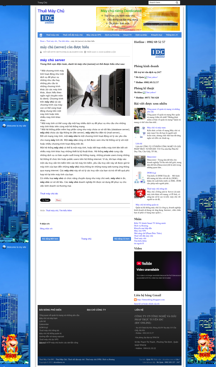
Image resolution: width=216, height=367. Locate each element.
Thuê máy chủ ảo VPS (48, 339)
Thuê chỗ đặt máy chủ (73, 35)
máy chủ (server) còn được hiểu (64, 47)
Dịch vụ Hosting (112, 35)
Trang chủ (42, 2)
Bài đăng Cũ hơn (122, 239)
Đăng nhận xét (46, 228)
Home (42, 41)
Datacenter (151, 157)
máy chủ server (52, 60)
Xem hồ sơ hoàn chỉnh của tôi (147, 304)
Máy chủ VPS (140, 231)
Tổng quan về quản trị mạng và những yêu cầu (59, 315)
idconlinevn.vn (59, 362)
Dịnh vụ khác (141, 35)
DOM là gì (151, 173)
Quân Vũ (149, 359)
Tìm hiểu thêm (64, 41)
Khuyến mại (156, 35)
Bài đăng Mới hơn (50, 239)
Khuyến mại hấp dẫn (143, 228)
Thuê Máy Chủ (51, 11)
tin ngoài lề (139, 243)
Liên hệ (139, 143)
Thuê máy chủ (52, 35)
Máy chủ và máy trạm (156, 127)
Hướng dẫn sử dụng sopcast (51, 336)
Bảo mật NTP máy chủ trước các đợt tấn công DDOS (58, 343)
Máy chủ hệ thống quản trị (147, 204)
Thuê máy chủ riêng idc (157, 189)
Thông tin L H (172, 35)
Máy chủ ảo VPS (93, 35)
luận (113, 52)
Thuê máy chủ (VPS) (93, 359)
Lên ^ (178, 359)
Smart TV (127, 35)
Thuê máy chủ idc (49, 193)
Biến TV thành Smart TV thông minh (150, 223)
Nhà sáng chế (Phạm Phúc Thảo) (148, 233)
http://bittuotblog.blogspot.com (151, 299)
